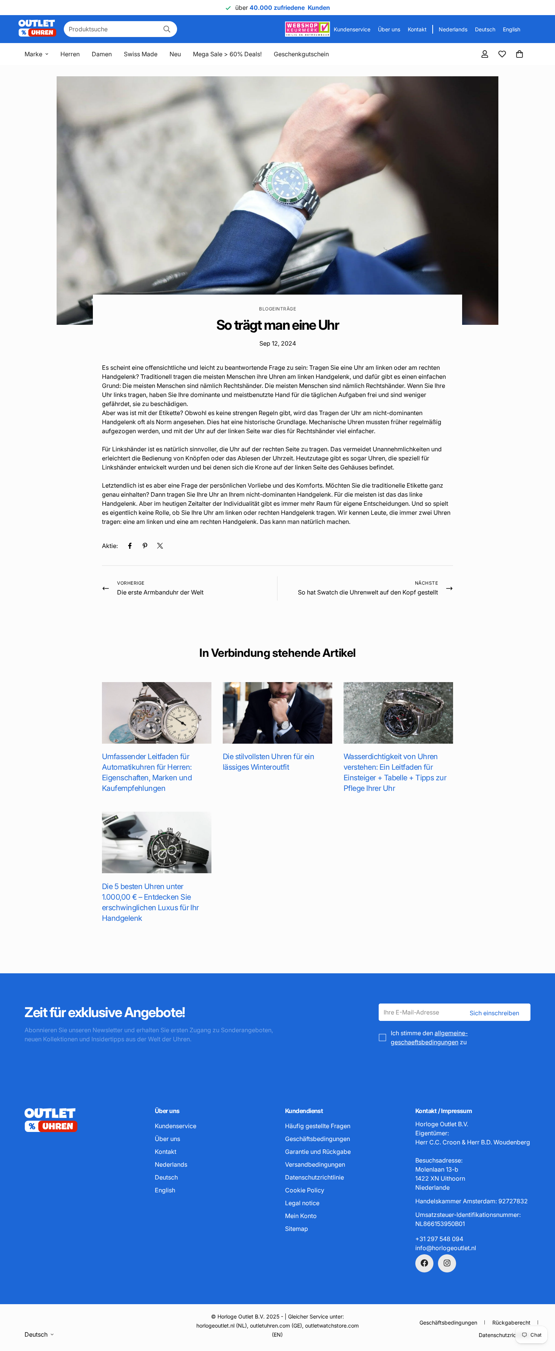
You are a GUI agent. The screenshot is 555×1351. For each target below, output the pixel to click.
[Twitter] (160, 546)
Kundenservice (352, 29)
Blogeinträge (277, 309)
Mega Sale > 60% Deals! (227, 54)
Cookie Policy (304, 1190)
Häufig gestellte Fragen (317, 1125)
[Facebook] (129, 546)
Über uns (389, 29)
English (511, 29)
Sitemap (296, 1228)
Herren (70, 54)
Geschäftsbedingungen (317, 1138)
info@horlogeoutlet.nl (445, 1247)
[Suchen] (167, 29)
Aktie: (110, 546)
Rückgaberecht (511, 1322)
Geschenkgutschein (301, 54)
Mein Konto (301, 1215)
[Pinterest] (145, 546)
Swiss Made (140, 54)
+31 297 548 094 (439, 1238)
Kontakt (417, 29)
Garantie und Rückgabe (318, 1151)
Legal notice (302, 1202)
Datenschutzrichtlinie (314, 1177)
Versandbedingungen (315, 1164)
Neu (175, 54)
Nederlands (453, 29)
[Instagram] (447, 1263)
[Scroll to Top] (540, 1310)
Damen (102, 54)
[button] (519, 54)
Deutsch (485, 29)
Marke (33, 54)
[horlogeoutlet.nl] (37, 29)
